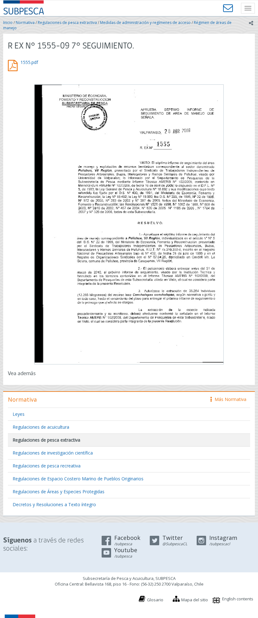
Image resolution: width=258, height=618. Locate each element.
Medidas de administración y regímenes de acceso (145, 22)
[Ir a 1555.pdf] (129, 223)
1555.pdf (29, 62)
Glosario (155, 600)
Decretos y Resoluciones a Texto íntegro (54, 504)
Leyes (19, 414)
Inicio (8, 22)
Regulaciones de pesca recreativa (47, 466)
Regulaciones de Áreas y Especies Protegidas (58, 492)
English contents (237, 599)
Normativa (25, 22)
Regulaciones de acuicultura (41, 427)
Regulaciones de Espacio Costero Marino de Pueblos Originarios (78, 479)
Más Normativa (228, 399)
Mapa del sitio (194, 600)
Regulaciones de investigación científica (53, 453)
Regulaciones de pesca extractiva (67, 22)
